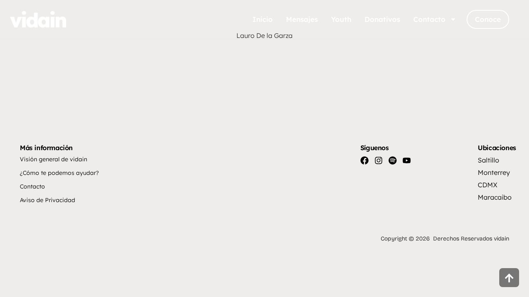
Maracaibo (495, 197)
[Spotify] (392, 160)
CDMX (487, 185)
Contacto (429, 19)
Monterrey (494, 172)
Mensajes (302, 19)
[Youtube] (407, 160)
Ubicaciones (497, 148)
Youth (341, 19)
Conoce (488, 19)
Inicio (263, 19)
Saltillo (488, 160)
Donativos (382, 19)
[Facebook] (364, 160)
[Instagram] (378, 160)
